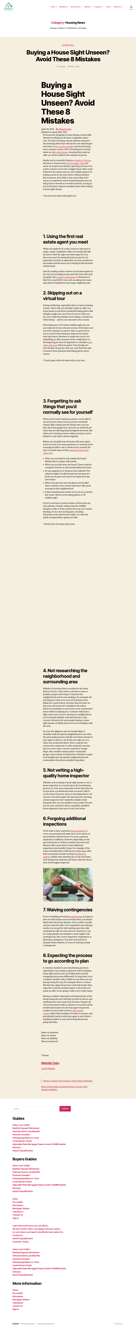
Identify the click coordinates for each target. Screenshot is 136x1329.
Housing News (68, 45)
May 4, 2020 (75, 66)
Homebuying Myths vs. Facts (25, 1138)
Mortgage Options (21, 1208)
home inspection (77, 831)
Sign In (15, 1218)
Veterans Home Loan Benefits (26, 1131)
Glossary (16, 1147)
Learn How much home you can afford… (30, 1226)
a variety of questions (66, 277)
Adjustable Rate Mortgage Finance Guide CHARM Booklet (39, 1144)
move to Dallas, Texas (75, 163)
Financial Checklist (21, 1134)
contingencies (76, 916)
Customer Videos (20, 1242)
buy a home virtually (64, 146)
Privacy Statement (28, 1324)
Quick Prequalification (22, 1151)
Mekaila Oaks (50, 1063)
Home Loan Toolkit (21, 1125)
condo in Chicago (83, 160)
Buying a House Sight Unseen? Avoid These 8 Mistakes (68, 56)
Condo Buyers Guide (22, 1141)
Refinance (63, 7)
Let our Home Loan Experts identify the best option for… (38, 1232)
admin (63, 66)
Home (53, 7)
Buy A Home (75, 7)
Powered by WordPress (45, 1324)
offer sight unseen (60, 152)
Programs (97, 7)
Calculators (17, 1212)
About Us (117, 7)
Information (17, 1205)
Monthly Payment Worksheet (25, 1128)
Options (87, 7)
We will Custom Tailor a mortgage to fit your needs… (36, 1229)
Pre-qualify (17, 1202)
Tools (108, 7)
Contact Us (17, 1215)
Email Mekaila (48, 1068)
